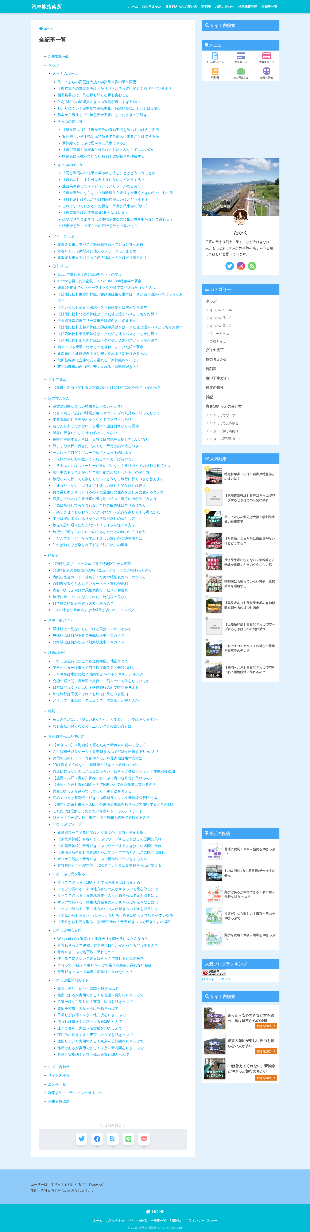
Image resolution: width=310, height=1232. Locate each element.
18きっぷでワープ (67, 824)
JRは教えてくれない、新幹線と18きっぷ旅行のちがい (96, 765)
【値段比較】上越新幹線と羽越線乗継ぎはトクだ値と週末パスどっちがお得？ (120, 327)
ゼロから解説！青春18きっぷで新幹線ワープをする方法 (102, 859)
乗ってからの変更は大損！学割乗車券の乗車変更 (96, 82)
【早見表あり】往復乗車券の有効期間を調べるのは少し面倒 (110, 130)
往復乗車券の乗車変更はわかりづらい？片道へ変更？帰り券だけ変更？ (114, 89)
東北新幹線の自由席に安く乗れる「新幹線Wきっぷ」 (100, 367)
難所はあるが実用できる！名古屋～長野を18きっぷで (100, 995)
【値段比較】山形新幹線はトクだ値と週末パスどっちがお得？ (107, 340)
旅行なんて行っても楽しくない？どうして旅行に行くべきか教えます (108, 479)
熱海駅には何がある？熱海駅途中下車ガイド (88, 642)
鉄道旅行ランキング (216, 979)
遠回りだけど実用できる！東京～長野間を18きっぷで (100, 1041)
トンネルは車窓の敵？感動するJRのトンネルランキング (98, 674)
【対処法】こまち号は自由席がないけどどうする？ (103, 180)
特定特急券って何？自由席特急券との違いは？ (99, 226)
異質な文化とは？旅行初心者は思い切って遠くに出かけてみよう (105, 499)
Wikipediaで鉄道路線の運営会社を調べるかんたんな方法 (102, 939)
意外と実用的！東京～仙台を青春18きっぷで (93, 1055)
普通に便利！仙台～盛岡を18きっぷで (88, 989)
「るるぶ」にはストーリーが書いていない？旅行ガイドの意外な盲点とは (112, 466)
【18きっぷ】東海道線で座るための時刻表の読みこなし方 (99, 745)
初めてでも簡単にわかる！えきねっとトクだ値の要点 (100, 347)
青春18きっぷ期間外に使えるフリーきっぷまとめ (96, 251)
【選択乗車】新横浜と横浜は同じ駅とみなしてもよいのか (108, 150)
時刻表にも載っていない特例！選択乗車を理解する (103, 156)
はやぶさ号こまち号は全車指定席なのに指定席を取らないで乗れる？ (117, 219)
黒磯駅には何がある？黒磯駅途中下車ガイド (88, 635)
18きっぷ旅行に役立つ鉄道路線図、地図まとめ (90, 661)
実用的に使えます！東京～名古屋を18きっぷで (95, 1035)
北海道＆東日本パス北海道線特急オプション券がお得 (100, 244)
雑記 (51, 711)
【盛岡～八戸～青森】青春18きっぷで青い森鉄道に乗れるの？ (103, 778)
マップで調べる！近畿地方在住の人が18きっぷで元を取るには (107, 896)
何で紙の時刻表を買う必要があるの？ (83, 603)
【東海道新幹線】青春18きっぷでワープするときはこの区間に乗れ (111, 852)
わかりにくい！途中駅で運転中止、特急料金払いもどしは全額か (109, 108)
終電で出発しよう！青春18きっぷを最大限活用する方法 (98, 758)
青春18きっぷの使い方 (181, 6)
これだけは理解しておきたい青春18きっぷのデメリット (98, 811)
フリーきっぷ (63, 236)
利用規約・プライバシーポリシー (75, 1093)
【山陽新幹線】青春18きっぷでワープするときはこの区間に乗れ (109, 846)
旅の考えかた (151, 6)
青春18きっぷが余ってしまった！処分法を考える (92, 791)
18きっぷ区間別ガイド (71, 980)
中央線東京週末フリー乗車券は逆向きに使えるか (96, 321)
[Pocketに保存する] (144, 1139)
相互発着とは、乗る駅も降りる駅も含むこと (93, 95)
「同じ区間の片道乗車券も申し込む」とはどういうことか (108, 173)
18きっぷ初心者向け (69, 930)
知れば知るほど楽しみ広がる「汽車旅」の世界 (90, 545)
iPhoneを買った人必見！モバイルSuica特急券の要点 (99, 281)
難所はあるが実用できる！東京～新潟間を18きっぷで (100, 1048)
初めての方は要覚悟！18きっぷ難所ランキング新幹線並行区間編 (105, 798)
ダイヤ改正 (57, 379)
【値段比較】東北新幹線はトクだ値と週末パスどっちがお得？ (107, 334)
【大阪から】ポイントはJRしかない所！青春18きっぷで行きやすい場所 (115, 915)
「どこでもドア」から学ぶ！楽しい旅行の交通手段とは (97, 538)
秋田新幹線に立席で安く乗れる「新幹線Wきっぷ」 (98, 360)
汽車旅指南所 (47, 6)
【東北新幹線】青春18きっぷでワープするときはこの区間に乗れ (109, 839)
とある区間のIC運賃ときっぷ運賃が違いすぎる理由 (98, 102)
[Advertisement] (240, 119)
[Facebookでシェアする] (97, 1139)
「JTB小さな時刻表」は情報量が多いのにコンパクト (95, 610)
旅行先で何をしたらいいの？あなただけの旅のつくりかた (99, 532)
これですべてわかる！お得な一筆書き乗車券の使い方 (105, 206)
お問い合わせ (224, 6)
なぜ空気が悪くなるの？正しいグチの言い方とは (92, 726)
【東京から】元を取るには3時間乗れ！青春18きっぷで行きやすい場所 (114, 922)
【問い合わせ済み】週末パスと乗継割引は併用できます (102, 307)
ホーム (133, 6)
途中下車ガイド (60, 621)
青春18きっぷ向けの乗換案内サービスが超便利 (90, 590)
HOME (157, 1211)
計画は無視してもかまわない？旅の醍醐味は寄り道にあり (99, 505)
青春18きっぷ (266, 61)
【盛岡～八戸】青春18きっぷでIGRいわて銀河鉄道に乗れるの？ (104, 785)
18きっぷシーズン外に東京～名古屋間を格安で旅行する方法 (101, 818)
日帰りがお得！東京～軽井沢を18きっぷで (91, 1015)
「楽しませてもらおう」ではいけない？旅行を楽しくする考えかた (106, 512)
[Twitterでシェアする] (81, 1139)
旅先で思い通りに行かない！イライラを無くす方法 (94, 525)
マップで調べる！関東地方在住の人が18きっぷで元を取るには (107, 902)
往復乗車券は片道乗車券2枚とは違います (95, 213)
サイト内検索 (59, 1076)
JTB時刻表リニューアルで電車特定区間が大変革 (92, 564)
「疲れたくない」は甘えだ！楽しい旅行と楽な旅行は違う (99, 486)
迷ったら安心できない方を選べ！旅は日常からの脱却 (96, 426)
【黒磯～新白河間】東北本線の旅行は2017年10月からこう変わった (107, 388)
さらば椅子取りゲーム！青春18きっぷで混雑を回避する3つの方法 (106, 752)
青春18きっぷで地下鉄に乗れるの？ (86, 952)
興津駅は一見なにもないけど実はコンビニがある (92, 629)
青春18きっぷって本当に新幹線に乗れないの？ (95, 972)
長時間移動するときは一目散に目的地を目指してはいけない (101, 439)
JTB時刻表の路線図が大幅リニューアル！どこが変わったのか (102, 570)
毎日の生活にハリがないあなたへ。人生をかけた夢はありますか (105, 720)
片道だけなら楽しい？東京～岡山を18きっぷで (95, 1002)
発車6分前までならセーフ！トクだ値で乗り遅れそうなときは (106, 288)
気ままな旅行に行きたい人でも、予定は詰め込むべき (96, 446)
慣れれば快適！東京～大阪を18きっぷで (89, 1022)
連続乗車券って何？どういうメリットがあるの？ (101, 186)
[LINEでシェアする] (128, 1139)
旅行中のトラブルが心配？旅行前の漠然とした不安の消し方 (101, 472)
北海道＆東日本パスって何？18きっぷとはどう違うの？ (102, 258)
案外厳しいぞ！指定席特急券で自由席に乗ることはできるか (110, 137)
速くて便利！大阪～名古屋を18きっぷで (89, 1028)
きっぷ (53, 65)
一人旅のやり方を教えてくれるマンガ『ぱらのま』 (94, 459)
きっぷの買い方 (69, 165)
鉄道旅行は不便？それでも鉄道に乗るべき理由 (90, 694)
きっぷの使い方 (69, 122)
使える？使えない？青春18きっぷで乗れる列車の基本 (100, 959)
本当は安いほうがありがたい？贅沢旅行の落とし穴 (94, 519)
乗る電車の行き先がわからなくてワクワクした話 (92, 420)
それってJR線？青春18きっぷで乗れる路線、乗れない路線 (104, 965)
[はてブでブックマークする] (113, 1139)
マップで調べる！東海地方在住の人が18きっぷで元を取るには (107, 889)
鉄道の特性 (57, 653)
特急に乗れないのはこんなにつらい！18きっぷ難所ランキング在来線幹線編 (114, 772)
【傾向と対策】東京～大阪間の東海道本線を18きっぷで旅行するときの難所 (114, 804)
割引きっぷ (62, 266)
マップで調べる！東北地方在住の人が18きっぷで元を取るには (107, 909)
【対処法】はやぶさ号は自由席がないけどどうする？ (105, 200)
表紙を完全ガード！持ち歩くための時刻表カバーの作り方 (99, 577)
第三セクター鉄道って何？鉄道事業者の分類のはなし (96, 668)
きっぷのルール (65, 74)
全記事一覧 (269, 6)
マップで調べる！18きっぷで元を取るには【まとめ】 (100, 883)
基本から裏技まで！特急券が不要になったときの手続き (102, 115)
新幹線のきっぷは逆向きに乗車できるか (94, 143)
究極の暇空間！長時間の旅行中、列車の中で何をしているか (101, 681)
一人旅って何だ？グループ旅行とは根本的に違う (92, 453)
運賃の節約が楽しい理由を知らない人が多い (88, 406)
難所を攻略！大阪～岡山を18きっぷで (88, 1008)
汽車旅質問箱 (247, 6)
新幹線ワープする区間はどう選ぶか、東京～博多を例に (102, 833)
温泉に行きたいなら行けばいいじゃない (85, 433)
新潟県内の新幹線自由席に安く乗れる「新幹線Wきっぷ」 (103, 354)
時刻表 (206, 6)
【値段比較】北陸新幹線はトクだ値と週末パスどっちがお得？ (107, 314)
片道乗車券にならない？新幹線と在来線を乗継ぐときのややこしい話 (117, 193)
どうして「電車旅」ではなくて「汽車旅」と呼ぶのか (96, 701)
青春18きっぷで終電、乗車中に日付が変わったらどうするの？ (107, 945)
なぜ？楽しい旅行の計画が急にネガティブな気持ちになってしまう (106, 413)
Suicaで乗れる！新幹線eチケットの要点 (89, 275)
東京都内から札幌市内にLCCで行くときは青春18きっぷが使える (109, 866)
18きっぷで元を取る (69, 874)
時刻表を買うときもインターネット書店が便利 (90, 584)
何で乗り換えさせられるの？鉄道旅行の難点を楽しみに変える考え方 (108, 492)
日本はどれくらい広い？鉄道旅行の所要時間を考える (96, 687)
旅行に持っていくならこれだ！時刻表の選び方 (90, 597)
